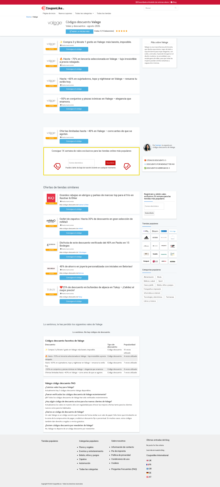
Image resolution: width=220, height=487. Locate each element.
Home (28, 17)
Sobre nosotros (118, 441)
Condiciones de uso (120, 459)
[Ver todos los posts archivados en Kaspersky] (164, 254)
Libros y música (150, 301)
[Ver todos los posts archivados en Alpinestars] (146, 246)
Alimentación (149, 277)
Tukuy (80, 297)
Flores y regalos (86, 447)
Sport (160, 281)
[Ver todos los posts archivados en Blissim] (155, 231)
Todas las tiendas (104, 13)
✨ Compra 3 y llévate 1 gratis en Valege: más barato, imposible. (96, 42)
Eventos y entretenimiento (91, 451)
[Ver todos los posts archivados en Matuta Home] (164, 237)
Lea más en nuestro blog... (155, 450)
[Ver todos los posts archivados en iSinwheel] (155, 246)
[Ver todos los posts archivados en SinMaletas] (173, 237)
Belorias (81, 273)
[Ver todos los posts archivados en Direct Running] (173, 261)
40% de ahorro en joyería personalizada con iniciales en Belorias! (96, 266)
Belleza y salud (149, 281)
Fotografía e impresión (152, 289)
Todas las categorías (83, 13)
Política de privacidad (121, 455)
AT (149, 477)
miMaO (80, 228)
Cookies (115, 463)
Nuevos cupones (65, 13)
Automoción (84, 463)
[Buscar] (175, 8)
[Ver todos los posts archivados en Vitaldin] (155, 254)
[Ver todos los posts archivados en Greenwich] (164, 246)
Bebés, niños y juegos (165, 285)
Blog (174, 2)
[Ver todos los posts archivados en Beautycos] (146, 254)
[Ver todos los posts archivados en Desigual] (146, 261)
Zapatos (83, 459)
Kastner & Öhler (83, 205)
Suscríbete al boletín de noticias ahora (153, 2)
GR (150, 468)
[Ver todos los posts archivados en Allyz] (146, 231)
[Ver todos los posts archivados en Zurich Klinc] (164, 231)
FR (149, 464)
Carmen (158, 145)
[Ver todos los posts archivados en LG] (155, 261)
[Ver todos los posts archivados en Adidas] (146, 237)
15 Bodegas (82, 252)
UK (149, 460)
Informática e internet (152, 293)
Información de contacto (122, 447)
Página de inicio (49, 13)
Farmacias (170, 297)
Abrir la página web (80, 32)
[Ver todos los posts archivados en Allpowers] (173, 246)
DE (149, 473)
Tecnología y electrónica (153, 297)
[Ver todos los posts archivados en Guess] (155, 237)
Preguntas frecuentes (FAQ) (124, 469)
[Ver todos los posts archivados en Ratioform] (164, 261)
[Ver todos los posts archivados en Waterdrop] (173, 231)
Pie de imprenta (118, 451)
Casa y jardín (148, 285)
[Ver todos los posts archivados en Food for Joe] (173, 254)
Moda (159, 277)
